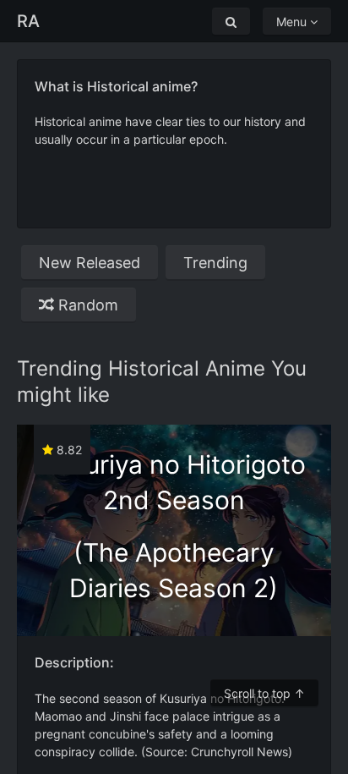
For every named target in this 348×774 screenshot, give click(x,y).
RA (28, 21)
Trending (215, 263)
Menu (293, 21)
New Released (89, 263)
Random (86, 305)
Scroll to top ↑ (264, 693)
